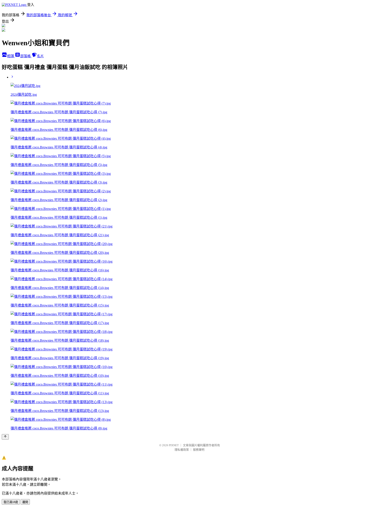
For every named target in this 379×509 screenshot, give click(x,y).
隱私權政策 (182, 449)
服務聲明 (198, 449)
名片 (40, 56)
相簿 (11, 56)
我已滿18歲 (11, 502)
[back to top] (5, 437)
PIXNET (174, 445)
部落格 (26, 56)
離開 (25, 502)
